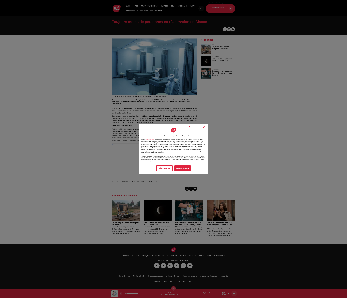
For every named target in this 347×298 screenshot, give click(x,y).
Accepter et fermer (182, 168)
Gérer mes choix (164, 168)
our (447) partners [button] (149, 139)
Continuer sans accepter (197, 127)
